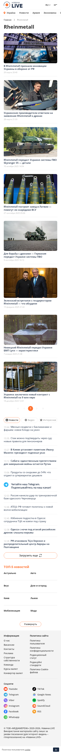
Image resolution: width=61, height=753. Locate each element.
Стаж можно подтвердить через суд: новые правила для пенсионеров (28, 440)
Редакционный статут (38, 656)
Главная (7, 19)
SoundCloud (43, 705)
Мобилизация (12, 610)
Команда (8, 664)
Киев (6, 598)
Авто (33, 573)
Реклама (8, 653)
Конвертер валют (13, 673)
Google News (44, 694)
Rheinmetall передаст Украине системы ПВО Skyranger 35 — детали (30, 161)
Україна (11, 12)
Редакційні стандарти (36, 664)
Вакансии (9, 644)
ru (47, 4)
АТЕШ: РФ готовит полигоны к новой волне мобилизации (28, 508)
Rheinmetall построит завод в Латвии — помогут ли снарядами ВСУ (27, 208)
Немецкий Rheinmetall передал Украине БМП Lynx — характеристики (28, 349)
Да (56, 749)
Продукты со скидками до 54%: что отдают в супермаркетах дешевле (27, 474)
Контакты (9, 649)
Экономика (50, 13)
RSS (39, 711)
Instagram (14, 705)
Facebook (14, 711)
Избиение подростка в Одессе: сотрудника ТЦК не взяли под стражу (25, 520)
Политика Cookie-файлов (39, 671)
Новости (24, 13)
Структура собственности (12, 659)
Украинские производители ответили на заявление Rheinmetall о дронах (28, 114)
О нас (7, 640)
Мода (33, 610)
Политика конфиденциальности (41, 649)
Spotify (41, 700)
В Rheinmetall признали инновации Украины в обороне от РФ (25, 67)
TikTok (40, 688)
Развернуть (30, 624)
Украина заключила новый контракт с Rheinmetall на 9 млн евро (27, 396)
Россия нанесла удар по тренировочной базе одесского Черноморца (30, 497)
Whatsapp (14, 717)
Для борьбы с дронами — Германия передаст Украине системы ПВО (25, 255)
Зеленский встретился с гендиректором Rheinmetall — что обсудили (27, 302)
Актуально (10, 573)
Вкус (6, 585)
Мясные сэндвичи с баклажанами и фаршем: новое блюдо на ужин (28, 428)
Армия (36, 13)
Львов (34, 598)
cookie (27, 749)
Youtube (13, 688)
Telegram (14, 694)
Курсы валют (11, 668)
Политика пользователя (37, 642)
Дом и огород (38, 585)
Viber (11, 700)
